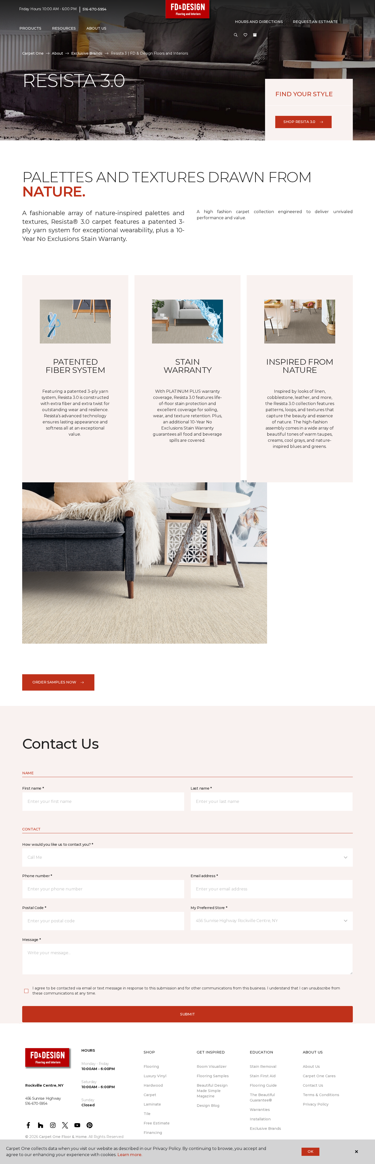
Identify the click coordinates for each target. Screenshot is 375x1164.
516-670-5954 (95, 9)
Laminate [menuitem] (152, 1104)
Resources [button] (64, 28)
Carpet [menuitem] (150, 1095)
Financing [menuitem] (153, 1132)
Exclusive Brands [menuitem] (265, 1128)
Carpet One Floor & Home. (63, 1136)
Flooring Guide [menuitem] (263, 1085)
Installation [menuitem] (260, 1119)
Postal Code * (34, 908)
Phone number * (37, 876)
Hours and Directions (259, 21)
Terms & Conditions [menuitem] (321, 1095)
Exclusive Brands (87, 53)
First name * (33, 788)
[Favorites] (245, 35)
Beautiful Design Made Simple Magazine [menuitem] (212, 1090)
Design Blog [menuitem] (208, 1105)
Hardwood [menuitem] (153, 1085)
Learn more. (129, 1154)
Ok (310, 1151)
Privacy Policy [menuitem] (316, 1104)
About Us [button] (96, 28)
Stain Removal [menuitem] (263, 1066)
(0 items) (255, 35)
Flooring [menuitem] (151, 1066)
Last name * (201, 788)
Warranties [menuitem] (260, 1109)
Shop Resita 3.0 (299, 121)
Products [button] (30, 28)
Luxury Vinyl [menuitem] (155, 1076)
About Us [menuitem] (311, 1066)
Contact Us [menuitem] (313, 1085)
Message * (31, 939)
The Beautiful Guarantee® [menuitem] (262, 1097)
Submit (187, 1014)
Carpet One (33, 53)
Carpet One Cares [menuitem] (319, 1076)
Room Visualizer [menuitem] (212, 1066)
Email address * (204, 876)
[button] (236, 35)
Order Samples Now (54, 682)
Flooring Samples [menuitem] (213, 1076)
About (57, 53)
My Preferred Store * (209, 908)
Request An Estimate (315, 21)
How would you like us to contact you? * (57, 844)
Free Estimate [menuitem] (157, 1123)
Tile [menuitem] (147, 1113)
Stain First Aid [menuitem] (263, 1076)
